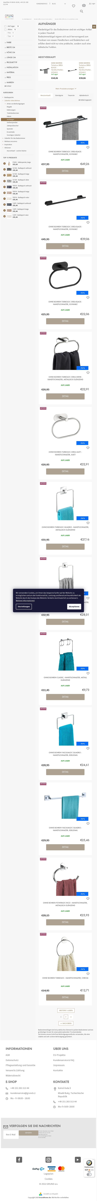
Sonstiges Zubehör (13, 135)
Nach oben (67, 1023)
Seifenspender (12, 122)
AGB (8, 1055)
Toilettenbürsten (13, 113)
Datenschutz (12, 1060)
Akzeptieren (74, 606)
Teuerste (71, 95)
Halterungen (11, 110)
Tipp (10, 36)
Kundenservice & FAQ (63, 1060)
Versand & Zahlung (15, 1070)
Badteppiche (9, 97)
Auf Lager (13, 26)
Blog (54, 4)
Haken (9, 116)
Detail (65, 171)
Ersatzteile (11, 132)
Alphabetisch (84, 95)
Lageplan (48, 1173)
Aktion (12, 29)
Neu (10, 33)
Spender (10, 129)
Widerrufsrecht (13, 1075)
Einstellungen (24, 606)
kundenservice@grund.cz (22, 1093)
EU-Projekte (59, 1055)
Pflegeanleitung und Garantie (20, 1065)
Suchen (82, 34)
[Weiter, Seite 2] (66, 1017)
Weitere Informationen (25, 600)
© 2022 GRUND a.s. (48, 1184)
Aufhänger (10, 119)
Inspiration (8, 144)
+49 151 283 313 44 (19, 1088)
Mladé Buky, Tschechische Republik (71, 1095)
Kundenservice (42, 4)
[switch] (89, 1174)
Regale (9, 107)
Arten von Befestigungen (16, 104)
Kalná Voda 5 (64, 1088)
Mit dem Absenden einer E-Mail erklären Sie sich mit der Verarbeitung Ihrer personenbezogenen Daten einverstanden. (46, 1134)
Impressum (59, 1065)
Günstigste (59, 95)
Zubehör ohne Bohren (12, 100)
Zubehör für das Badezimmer (14, 138)
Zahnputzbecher (13, 126)
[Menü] (93, 1160)
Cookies (48, 1179)
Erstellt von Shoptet (51, 1194)
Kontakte (58, 1070)
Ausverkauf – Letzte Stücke (16, 151)
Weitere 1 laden (66, 1010)
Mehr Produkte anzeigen (65, 89)
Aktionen (7, 148)
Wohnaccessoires (10, 141)
